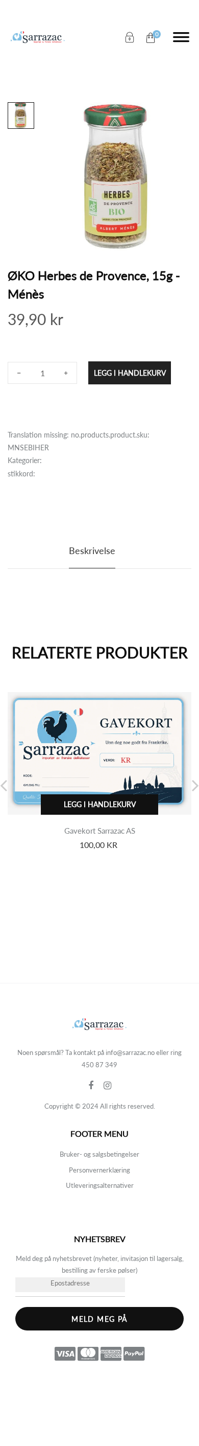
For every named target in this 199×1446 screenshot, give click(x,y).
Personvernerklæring (99, 1170)
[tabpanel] (117, 176)
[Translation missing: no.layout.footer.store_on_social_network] (96, 1085)
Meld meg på (99, 1319)
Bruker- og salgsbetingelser (99, 1154)
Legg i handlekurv (130, 373)
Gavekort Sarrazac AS (99, 830)
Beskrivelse (92, 550)
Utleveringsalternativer (100, 1185)
